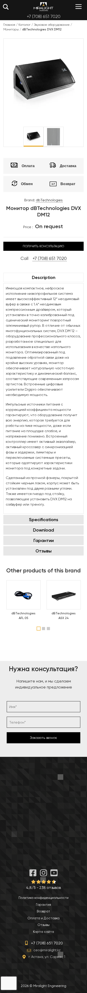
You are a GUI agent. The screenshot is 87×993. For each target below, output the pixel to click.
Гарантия (43, 905)
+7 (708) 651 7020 (43, 16)
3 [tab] (49, 628)
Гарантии (43, 540)
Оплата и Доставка (43, 918)
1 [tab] (38, 628)
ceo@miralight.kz (46, 950)
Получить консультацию (43, 246)
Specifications (43, 519)
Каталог (25, 24)
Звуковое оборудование (52, 24)
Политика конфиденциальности (43, 898)
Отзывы (43, 551)
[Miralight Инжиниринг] (43, 6)
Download (43, 530)
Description (43, 277)
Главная (9, 24)
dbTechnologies (49, 200)
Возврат (43, 911)
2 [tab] (44, 628)
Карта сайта (43, 932)
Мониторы (11, 29)
